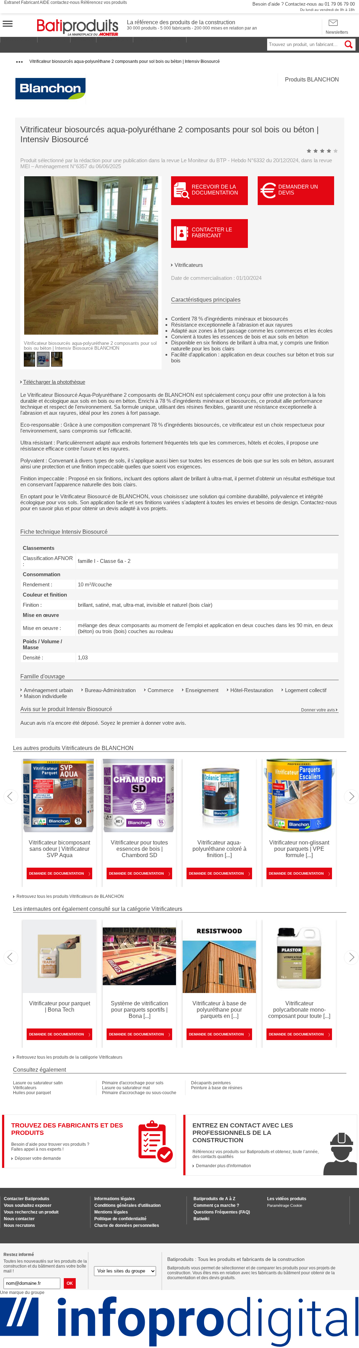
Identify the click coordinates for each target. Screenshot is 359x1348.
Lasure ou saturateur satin (38, 1082)
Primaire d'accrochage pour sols (132, 1082)
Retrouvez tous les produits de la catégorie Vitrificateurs (69, 1057)
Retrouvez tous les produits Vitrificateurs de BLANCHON (70, 896)
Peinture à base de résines (216, 1087)
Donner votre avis (318, 710)
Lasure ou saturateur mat (126, 1087)
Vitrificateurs (189, 265)
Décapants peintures (211, 1082)
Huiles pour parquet (32, 1092)
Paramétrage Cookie (284, 1205)
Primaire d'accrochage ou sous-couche (139, 1092)
